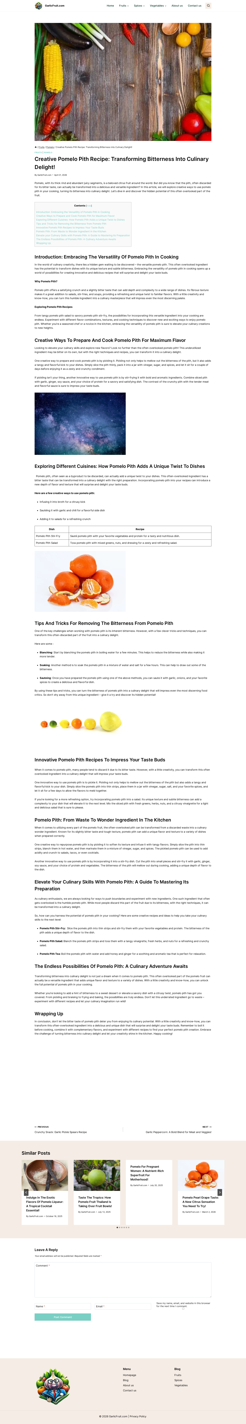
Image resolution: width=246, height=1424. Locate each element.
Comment (43, 1265)
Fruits (38, 152)
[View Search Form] (208, 6)
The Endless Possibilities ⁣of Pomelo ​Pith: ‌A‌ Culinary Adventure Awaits (76, 239)
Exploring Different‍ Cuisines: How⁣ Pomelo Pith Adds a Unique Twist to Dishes (80, 219)
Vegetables (181, 1385)
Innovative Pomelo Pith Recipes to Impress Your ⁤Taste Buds (70, 227)
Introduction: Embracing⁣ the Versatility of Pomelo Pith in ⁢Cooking (73, 211)
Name (40, 1306)
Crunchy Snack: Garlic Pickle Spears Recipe (61, 1130)
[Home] (36, 147)
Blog (125, 1380)
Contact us (194, 5)
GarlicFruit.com (44, 175)
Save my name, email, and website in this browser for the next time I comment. (183, 1305)
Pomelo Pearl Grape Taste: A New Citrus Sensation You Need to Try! (201, 1202)
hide (89, 205)
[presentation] (45, 1175)
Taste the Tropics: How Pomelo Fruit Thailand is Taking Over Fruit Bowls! (95, 1202)
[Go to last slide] (26, 1192)
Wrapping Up (43, 243)
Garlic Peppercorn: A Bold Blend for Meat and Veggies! (178, 1130)
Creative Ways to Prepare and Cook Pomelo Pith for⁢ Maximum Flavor (75, 215)
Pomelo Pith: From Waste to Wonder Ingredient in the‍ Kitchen (71, 231)
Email (100, 1306)
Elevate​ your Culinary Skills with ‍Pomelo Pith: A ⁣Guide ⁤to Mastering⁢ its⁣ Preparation (83, 235)
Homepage (129, 1375)
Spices (178, 1380)
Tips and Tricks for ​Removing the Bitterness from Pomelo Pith (71, 223)
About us (177, 5)
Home (110, 5)
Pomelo (48, 152)
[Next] (220, 1192)
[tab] (117, 1227)
